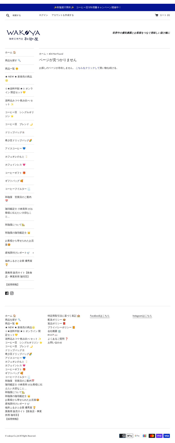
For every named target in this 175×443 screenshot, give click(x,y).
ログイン (43, 15)
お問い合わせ (55, 342)
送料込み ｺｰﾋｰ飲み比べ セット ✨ (19, 102)
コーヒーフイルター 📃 (17, 189)
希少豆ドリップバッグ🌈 (18, 140)
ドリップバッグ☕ (15, 132)
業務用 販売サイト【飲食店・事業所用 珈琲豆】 (18, 274)
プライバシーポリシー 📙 (61, 327)
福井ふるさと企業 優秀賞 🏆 (18, 262)
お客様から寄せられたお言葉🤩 (19, 242)
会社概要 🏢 (54, 331)
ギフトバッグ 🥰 (14, 181)
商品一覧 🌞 (11, 68)
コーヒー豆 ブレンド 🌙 (19, 124)
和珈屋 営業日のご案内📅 (18, 198)
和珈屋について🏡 (15, 224)
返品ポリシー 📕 (57, 323)
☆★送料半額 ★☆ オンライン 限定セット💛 (19, 90)
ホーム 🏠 (10, 52)
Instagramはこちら (142, 315)
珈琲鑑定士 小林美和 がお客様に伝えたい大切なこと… (19, 212)
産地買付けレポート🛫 (19, 252)
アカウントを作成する (63, 15)
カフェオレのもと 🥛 (16, 156)
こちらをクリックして (88, 68)
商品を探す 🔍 (13, 60)
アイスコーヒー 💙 (15, 148)
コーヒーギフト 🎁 (15, 173)
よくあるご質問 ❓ (58, 338)
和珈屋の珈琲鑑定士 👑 (17, 232)
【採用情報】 (12, 284)
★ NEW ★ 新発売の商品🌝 (18, 78)
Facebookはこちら (100, 315)
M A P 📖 (52, 335)
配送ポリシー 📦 (57, 319)
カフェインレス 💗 (15, 164)
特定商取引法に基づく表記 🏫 (64, 315)
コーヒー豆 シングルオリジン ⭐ (19, 114)
